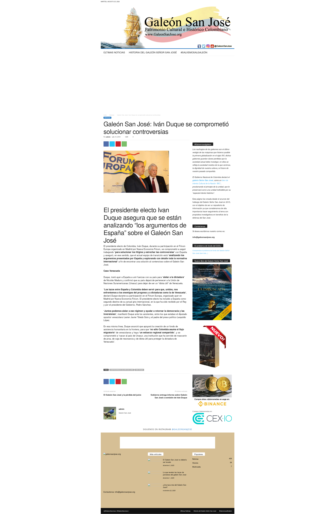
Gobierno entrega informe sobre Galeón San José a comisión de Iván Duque (169, 396)
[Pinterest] (118, 144)
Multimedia (196, 467)
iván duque (139, 370)
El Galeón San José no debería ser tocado (175, 460)
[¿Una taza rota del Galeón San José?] (154, 489)
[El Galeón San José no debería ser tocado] (154, 463)
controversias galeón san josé (121, 370)
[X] (137, 2)
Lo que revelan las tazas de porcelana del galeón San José (174, 473)
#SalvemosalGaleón (194, 52)
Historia (195, 463)
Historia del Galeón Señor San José (153, 52)
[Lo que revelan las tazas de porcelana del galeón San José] (154, 476)
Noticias (112, 115)
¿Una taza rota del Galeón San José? (174, 486)
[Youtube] (141, 2)
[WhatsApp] (124, 144)
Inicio (105, 115)
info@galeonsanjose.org (125, 492)
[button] (230, 52)
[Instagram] (133, 2)
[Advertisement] (167, 64)
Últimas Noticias (114, 52)
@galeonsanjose (182, 429)
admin (108, 137)
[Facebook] (129, 2)
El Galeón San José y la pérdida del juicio (122, 394)
